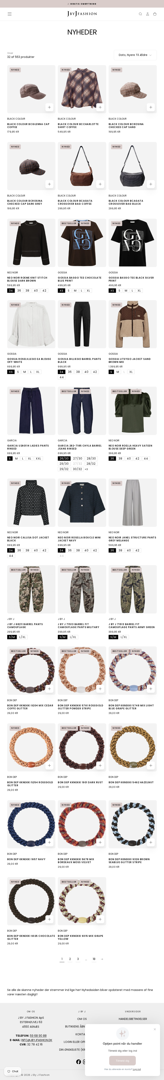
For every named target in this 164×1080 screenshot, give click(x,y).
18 (94, 959)
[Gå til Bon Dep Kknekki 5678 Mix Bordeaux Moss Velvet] (82, 824)
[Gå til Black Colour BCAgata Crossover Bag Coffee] (82, 166)
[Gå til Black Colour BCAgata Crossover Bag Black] (133, 166)
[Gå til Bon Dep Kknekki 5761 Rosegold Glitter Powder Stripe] (82, 670)
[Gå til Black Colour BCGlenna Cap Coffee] (31, 89)
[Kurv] (155, 14)
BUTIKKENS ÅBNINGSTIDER (82, 1026)
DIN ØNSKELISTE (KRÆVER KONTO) (82, 1050)
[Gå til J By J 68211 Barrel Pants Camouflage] (31, 589)
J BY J (10, 619)
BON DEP (12, 700)
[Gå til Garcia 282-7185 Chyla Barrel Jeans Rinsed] (82, 411)
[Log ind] (148, 14)
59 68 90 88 (38, 1036)
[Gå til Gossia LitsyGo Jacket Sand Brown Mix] (133, 324)
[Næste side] (102, 959)
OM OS (82, 1019)
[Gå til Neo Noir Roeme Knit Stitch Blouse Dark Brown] (31, 243)
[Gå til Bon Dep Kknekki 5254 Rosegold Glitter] (31, 747)
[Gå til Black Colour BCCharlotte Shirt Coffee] (82, 89)
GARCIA (12, 440)
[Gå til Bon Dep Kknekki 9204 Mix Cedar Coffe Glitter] (31, 670)
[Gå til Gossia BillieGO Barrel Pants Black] (82, 324)
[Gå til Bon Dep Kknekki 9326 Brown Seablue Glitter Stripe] (133, 824)
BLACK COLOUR (16, 118)
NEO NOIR (12, 272)
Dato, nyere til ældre (133, 55)
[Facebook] (78, 1061)
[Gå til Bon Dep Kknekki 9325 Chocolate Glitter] (31, 901)
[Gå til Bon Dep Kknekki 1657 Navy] (31, 824)
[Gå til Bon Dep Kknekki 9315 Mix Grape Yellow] (82, 901)
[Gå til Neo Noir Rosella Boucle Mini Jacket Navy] (82, 502)
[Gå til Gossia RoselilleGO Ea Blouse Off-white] (31, 324)
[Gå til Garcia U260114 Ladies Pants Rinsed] (31, 411)
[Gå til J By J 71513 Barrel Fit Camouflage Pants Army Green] (133, 589)
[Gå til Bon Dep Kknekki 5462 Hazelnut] (133, 747)
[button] (9, 14)
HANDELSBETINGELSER (133, 1019)
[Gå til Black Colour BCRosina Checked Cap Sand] (133, 89)
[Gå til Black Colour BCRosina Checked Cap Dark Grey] (31, 166)
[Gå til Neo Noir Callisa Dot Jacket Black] (31, 502)
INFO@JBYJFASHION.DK (36, 1040)
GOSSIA (62, 272)
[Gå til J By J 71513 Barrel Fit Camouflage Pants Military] (82, 589)
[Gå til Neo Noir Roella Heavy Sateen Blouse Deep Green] (133, 411)
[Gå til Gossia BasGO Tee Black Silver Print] (133, 243)
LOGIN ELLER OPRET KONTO (82, 1042)
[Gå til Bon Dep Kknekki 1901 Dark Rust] (82, 747)
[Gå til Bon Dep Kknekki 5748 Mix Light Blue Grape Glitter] (133, 670)
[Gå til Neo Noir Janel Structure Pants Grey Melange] (133, 502)
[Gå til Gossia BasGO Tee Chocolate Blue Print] (82, 243)
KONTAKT (82, 1034)
